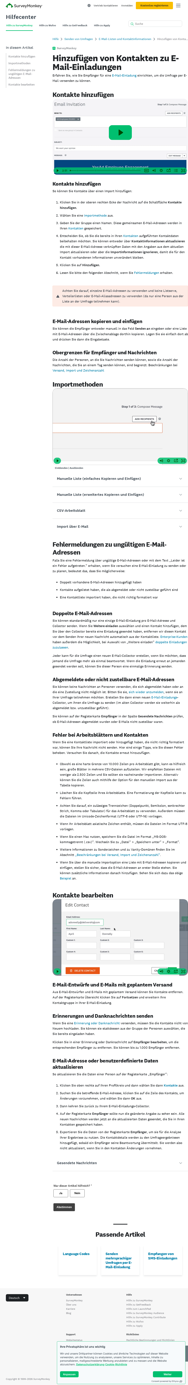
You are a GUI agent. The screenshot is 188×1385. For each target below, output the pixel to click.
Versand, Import (65, 370)
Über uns (71, 1304)
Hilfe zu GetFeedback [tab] (75, 25)
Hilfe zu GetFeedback (138, 1304)
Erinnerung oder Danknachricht (97, 1023)
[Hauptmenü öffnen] (178, 5)
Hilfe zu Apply (134, 1325)
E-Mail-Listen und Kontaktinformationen (125, 39)
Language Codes (76, 1253)
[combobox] (17, 1297)
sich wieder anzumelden (146, 692)
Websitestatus (74, 1340)
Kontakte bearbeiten (21, 84)
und (79, 370)
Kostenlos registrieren (154, 5)
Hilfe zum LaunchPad (138, 1308)
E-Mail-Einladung (124, 75)
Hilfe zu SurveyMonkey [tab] (19, 25)
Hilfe (56, 39)
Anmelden (127, 5)
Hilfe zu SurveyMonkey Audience (145, 1313)
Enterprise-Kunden (173, 637)
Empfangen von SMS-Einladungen (162, 1256)
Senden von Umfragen (78, 39)
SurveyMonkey (74, 1300)
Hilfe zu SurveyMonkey (139, 1300)
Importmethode (95, 215)
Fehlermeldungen (146, 273)
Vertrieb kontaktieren (106, 5)
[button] (120, 479)
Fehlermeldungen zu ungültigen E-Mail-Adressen (21, 74)
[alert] (120, 296)
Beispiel (65, 878)
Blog (68, 1313)
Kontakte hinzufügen (21, 56)
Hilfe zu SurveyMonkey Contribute (146, 1317)
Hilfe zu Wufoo (135, 1321)
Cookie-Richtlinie (116, 1364)
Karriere (70, 1308)
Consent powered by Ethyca (164, 1381)
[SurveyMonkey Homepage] (24, 6)
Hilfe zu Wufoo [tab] (47, 25)
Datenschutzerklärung (90, 1364)
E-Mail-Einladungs (164, 697)
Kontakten (75, 228)
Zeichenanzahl (93, 370)
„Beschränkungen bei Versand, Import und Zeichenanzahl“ (117, 855)
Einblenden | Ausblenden (69, 468)
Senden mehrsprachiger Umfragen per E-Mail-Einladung (119, 1260)
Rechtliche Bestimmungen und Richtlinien (150, 1340)
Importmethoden (19, 63)
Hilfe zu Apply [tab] (102, 25)
